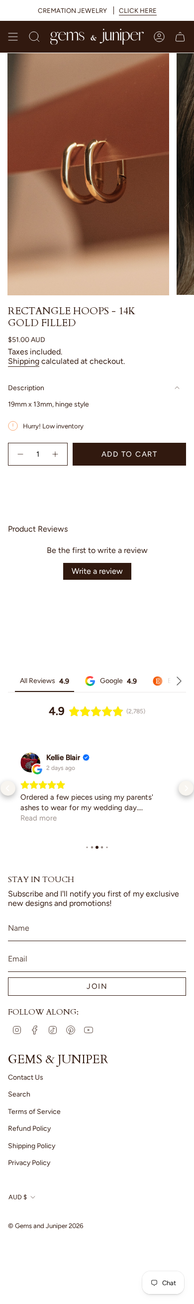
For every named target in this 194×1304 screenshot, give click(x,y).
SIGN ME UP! (146, 678)
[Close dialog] (189, 622)
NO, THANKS (145, 693)
